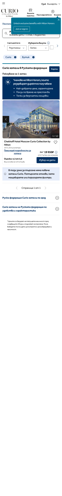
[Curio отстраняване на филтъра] (15, 57)
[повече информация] (56, 152)
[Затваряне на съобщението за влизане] (59, 20)
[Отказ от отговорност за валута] (48, 43)
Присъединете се (44, 15)
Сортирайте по (13, 43)
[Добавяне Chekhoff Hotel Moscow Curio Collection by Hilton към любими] (55, 142)
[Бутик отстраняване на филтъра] (33, 57)
